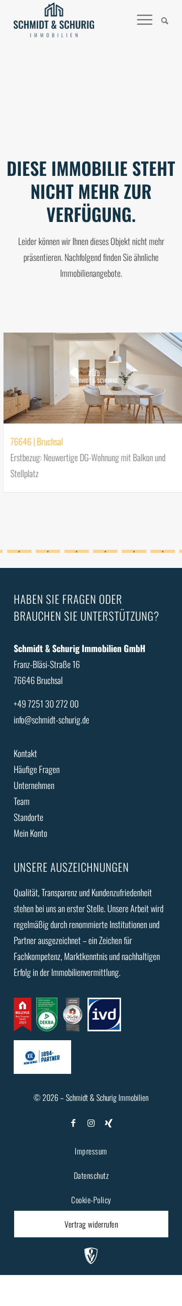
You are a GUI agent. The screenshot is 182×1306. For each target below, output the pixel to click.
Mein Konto (30, 833)
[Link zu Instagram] (91, 1122)
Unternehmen (34, 785)
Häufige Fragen (37, 769)
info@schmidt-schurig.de (51, 719)
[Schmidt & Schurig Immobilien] (54, 20)
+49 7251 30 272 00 (46, 703)
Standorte (28, 817)
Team (22, 801)
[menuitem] (160, 20)
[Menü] (140, 20)
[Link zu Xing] (108, 1122)
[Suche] (160, 20)
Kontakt (25, 753)
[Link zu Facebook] (73, 1122)
